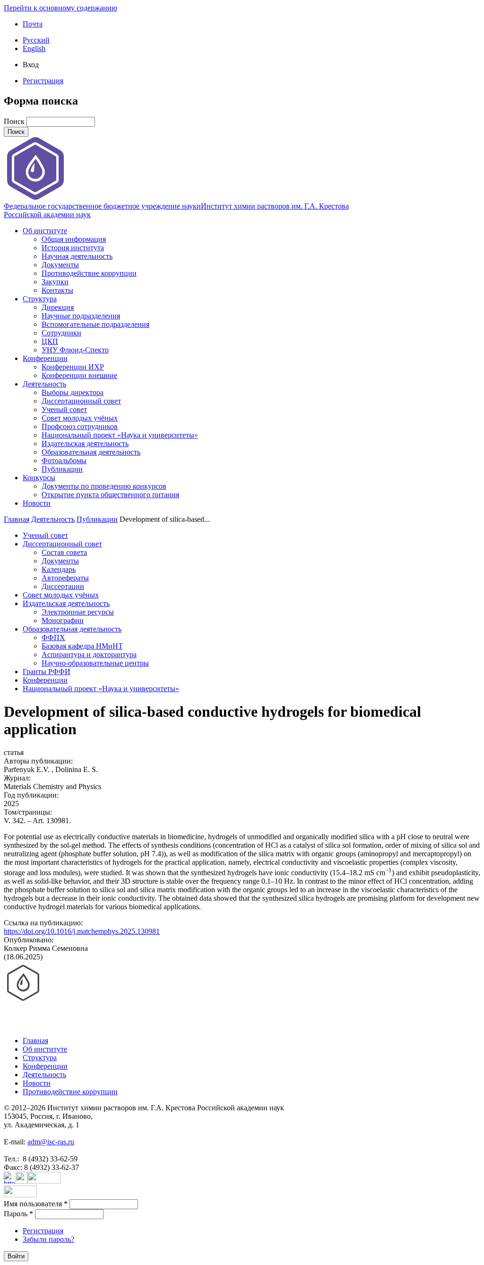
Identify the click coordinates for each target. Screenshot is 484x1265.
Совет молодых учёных (80, 418)
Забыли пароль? (48, 1239)
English (34, 48)
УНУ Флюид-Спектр (75, 350)
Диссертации (63, 586)
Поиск (15, 121)
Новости (37, 503)
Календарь (59, 569)
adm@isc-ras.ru (50, 1142)
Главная (16, 519)
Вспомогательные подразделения (95, 324)
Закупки (55, 282)
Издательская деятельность (85, 443)
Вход (31, 65)
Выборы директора (73, 392)
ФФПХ (53, 637)
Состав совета (64, 552)
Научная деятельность (77, 256)
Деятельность (44, 384)
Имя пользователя (36, 1204)
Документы (60, 265)
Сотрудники (61, 333)
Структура (40, 299)
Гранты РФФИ (46, 672)
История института (73, 248)
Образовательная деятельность (91, 452)
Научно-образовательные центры (95, 663)
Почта (33, 24)
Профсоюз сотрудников (80, 426)
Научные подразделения (81, 316)
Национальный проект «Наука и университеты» (120, 435)
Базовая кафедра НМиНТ (82, 646)
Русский (36, 40)
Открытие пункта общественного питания (110, 495)
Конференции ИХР (73, 367)
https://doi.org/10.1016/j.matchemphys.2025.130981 (82, 931)
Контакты (57, 290)
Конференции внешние (79, 375)
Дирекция (58, 307)
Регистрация (43, 81)
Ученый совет (64, 409)
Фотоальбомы (64, 461)
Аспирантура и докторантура (89, 654)
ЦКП (50, 341)
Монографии (63, 620)
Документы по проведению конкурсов (104, 486)
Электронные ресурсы (78, 612)
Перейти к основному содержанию (60, 8)
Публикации (62, 469)
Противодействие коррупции (89, 273)
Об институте (45, 231)
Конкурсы (39, 478)
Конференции (45, 358)
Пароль (18, 1214)
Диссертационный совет (81, 401)
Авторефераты (65, 578)
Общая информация (74, 239)
